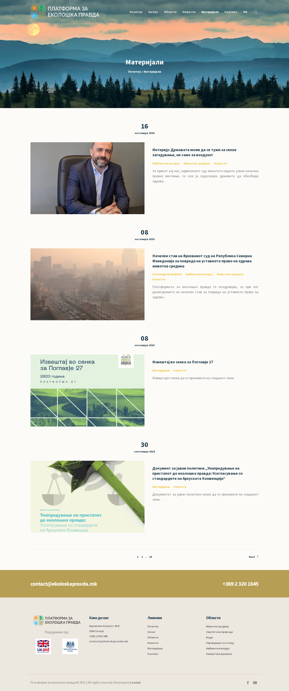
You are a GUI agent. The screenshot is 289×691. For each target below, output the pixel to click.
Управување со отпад (220, 643)
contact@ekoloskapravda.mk (63, 583)
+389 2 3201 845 (98, 636)
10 (150, 557)
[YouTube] (255, 682)
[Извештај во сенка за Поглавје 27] (87, 390)
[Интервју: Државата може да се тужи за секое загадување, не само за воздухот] (87, 178)
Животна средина (196, 163)
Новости (220, 163)
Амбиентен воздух (166, 163)
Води (209, 637)
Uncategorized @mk (167, 274)
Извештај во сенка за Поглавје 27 (182, 361)
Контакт (152, 654)
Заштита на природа (219, 632)
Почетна (134, 71)
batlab (136, 682)
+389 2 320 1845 (241, 583)
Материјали (161, 370)
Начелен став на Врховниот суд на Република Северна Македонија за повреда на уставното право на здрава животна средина (202, 260)
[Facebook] (247, 682)
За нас (151, 632)
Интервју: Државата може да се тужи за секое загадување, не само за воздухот (194, 152)
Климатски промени (219, 654)
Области (152, 637)
